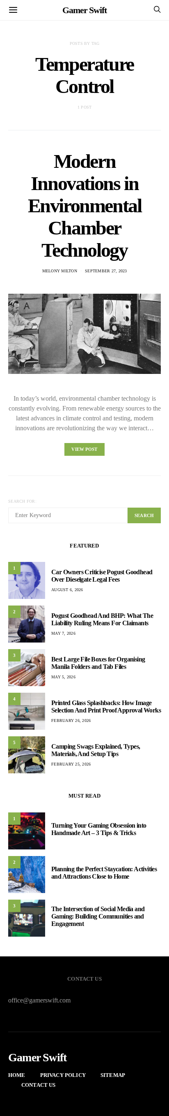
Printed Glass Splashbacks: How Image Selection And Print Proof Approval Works (106, 706)
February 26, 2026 (71, 720)
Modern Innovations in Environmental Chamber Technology (85, 205)
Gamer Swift (84, 10)
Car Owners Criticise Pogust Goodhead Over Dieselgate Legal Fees (101, 575)
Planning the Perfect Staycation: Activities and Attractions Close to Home (104, 872)
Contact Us (38, 1085)
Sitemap (112, 1075)
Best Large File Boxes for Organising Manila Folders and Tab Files (98, 663)
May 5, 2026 (63, 677)
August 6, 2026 (67, 589)
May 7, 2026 (63, 633)
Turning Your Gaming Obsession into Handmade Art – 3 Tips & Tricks (98, 829)
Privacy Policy (63, 1075)
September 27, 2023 (106, 271)
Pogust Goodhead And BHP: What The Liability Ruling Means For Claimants (102, 619)
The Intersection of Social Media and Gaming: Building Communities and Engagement (97, 916)
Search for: (22, 501)
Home (16, 1075)
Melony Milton (59, 271)
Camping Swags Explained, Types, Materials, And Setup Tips (95, 750)
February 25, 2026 (71, 764)
